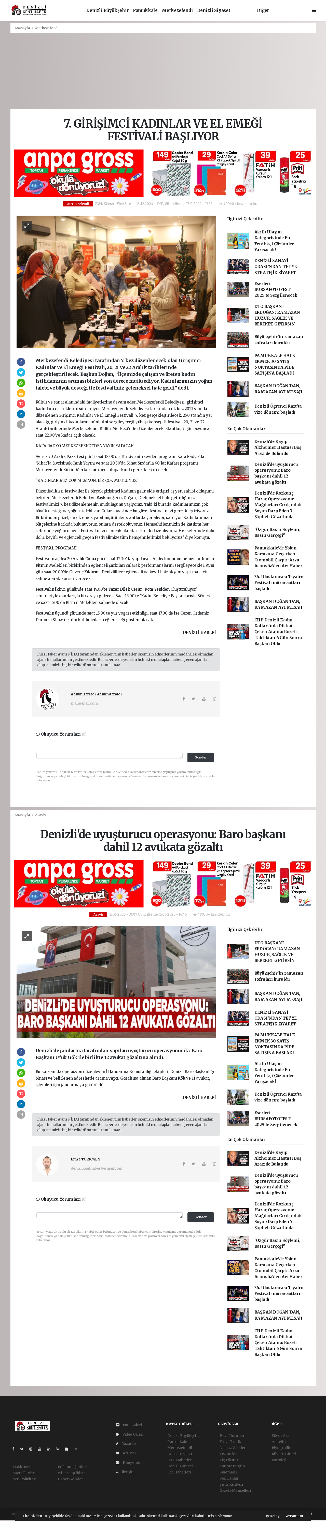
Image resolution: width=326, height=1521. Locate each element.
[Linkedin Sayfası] (51, 1449)
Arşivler (129, 1453)
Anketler (279, 1441)
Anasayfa (23, 28)
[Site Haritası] (69, 1449)
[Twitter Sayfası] (24, 1449)
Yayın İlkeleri (24, 1473)
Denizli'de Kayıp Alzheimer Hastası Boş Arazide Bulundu (277, 447)
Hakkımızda (24, 1467)
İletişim (127, 1472)
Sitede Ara (280, 1435)
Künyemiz (131, 1462)
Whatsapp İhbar (71, 1473)
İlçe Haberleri (179, 1472)
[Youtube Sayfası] (41, 1449)
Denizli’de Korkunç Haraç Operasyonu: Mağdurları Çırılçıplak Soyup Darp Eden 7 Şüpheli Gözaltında (278, 505)
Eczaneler (228, 1454)
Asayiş (40, 815)
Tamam (296, 1516)
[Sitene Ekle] (78, 1449)
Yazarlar (128, 1443)
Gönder (201, 757)
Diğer (263, 10)
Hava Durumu (232, 1435)
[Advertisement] (163, 71)
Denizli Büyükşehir (107, 10)
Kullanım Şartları (72, 1467)
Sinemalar (228, 1472)
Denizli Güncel (180, 1466)
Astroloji (279, 1460)
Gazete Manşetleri (235, 1490)
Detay (274, 1516)
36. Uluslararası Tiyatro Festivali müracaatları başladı (278, 582)
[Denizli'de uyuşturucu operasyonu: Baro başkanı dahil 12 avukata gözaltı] (116, 981)
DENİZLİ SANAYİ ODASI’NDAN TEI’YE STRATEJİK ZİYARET (275, 266)
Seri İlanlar (229, 1478)
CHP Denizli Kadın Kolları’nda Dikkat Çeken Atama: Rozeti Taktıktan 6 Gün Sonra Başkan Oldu (278, 632)
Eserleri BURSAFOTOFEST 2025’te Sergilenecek (275, 289)
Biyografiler (282, 1447)
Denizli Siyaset (213, 10)
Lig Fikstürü (230, 1460)
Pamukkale (145, 10)
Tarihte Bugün (232, 1466)
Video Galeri (132, 1434)
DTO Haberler (179, 1460)
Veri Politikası (24, 1479)
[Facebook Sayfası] (15, 1449)
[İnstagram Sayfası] (32, 1449)
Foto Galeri (132, 1425)
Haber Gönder (70, 1479)
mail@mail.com (84, 703)
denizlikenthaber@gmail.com (96, 1168)
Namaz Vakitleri (233, 1447)
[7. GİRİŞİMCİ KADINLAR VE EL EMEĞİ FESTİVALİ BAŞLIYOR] (116, 281)
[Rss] (59, 1449)
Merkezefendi (177, 10)
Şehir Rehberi (231, 1484)
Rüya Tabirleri (284, 1454)
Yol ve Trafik (230, 1441)
